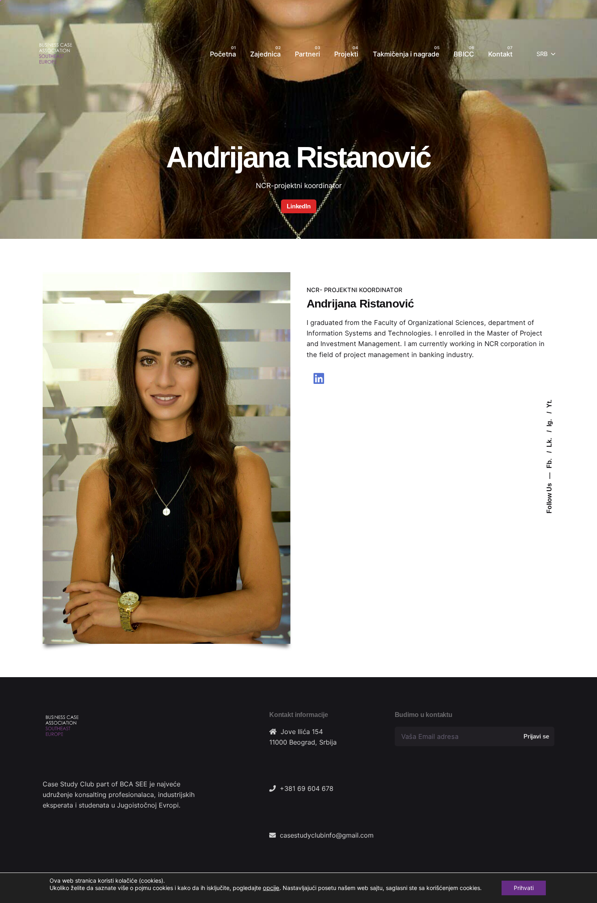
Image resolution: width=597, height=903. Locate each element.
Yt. (549, 404)
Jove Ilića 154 (302, 732)
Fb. (549, 462)
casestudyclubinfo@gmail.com (327, 835)
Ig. (549, 422)
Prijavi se (536, 736)
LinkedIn (299, 205)
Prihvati (524, 887)
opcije (271, 888)
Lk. (549, 441)
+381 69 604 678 (306, 788)
